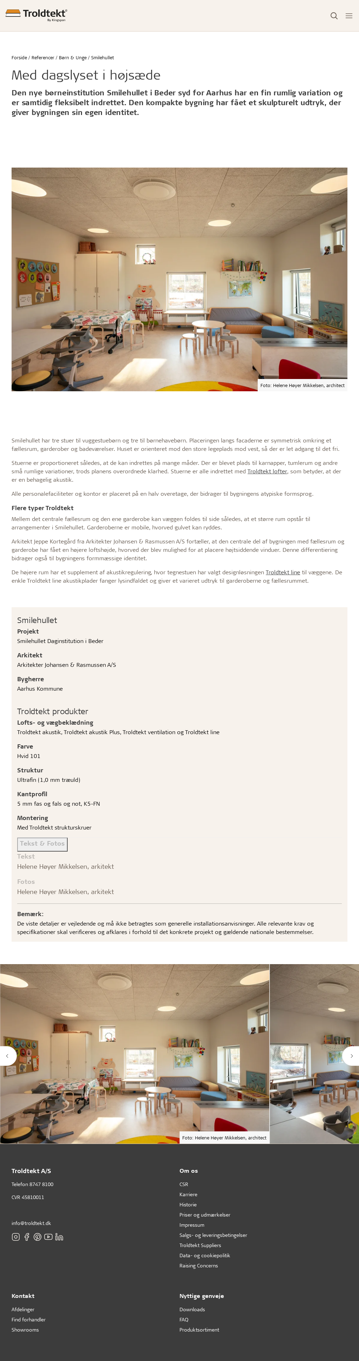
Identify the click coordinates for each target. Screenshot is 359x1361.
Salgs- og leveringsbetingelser (213, 1235)
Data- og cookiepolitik (205, 1255)
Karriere (188, 1194)
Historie (188, 1204)
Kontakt (23, 1295)
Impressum (192, 1224)
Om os (189, 1170)
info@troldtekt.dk (31, 1223)
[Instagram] (16, 1236)
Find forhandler (29, 1319)
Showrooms (25, 1329)
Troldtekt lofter (267, 471)
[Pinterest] (37, 1236)
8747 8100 (41, 1184)
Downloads (192, 1309)
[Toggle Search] (334, 16)
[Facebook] (26, 1236)
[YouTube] (48, 1236)
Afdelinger (23, 1309)
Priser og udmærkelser (205, 1214)
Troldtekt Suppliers (200, 1245)
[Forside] (36, 15)
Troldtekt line (283, 572)
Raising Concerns (199, 1265)
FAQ (184, 1319)
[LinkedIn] (59, 1236)
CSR (184, 1184)
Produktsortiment (199, 1329)
